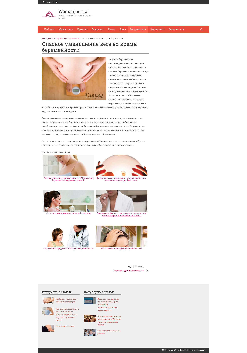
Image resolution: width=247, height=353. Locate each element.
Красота (81, 29)
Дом (122, 29)
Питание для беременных (128, 268)
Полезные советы (50, 2)
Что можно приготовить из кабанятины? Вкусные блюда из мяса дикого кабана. (109, 320)
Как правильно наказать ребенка (109, 332)
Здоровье (97, 29)
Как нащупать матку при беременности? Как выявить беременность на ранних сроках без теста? (67, 314)
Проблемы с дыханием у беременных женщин (67, 300)
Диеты (111, 29)
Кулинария (156, 29)
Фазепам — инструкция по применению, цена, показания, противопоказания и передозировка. (108, 304)
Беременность (73, 38)
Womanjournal (47, 38)
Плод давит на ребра (65, 326)
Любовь (48, 29)
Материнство (137, 29)
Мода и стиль (66, 29)
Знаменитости (176, 29)
